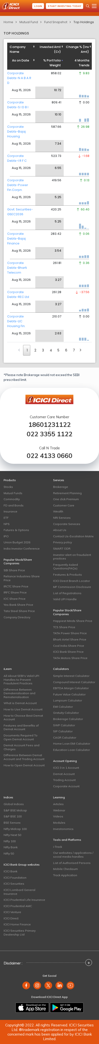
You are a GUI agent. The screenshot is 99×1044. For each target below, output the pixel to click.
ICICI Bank (10, 871)
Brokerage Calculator (68, 719)
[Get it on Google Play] (67, 1008)
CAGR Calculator (64, 737)
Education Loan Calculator (71, 750)
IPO (6, 536)
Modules (59, 822)
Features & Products (67, 574)
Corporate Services (66, 524)
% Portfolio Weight (52, 62)
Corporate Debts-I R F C (17, 158)
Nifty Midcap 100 (15, 829)
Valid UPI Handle (65, 599)
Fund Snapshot (55, 22)
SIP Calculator (63, 731)
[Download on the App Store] (32, 1008)
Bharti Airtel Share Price (69, 639)
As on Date (20, 60)
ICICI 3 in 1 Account (66, 767)
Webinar (59, 810)
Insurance (10, 511)
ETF (6, 517)
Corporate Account (66, 786)
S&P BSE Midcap (15, 810)
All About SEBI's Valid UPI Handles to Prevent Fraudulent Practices (21, 679)
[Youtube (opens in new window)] (70, 985)
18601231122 (49, 424)
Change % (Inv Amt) (77, 49)
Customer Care (63, 505)
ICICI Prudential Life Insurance (24, 900)
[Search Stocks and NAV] (88, 6)
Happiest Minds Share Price (72, 621)
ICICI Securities (14, 883)
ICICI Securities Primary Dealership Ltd (20, 932)
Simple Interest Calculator (71, 676)
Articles (58, 804)
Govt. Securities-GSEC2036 (20, 211)
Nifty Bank (11, 847)
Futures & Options (16, 530)
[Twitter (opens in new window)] (48, 985)
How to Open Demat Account (24, 765)
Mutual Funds (13, 493)
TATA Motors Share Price (70, 658)
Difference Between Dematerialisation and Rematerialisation (19, 693)
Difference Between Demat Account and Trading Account (24, 757)
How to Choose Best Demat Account (23, 717)
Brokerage (60, 487)
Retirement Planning (67, 493)
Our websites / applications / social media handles (73, 854)
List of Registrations (67, 593)
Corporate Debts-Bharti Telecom (17, 268)
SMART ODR (61, 548)
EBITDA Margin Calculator (71, 688)
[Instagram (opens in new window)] (37, 985)
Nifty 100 (10, 841)
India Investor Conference (22, 548)
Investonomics (63, 829)
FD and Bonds (14, 505)
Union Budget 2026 (17, 542)
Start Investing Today (64, 6)
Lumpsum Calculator (67, 700)
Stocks (8, 487)
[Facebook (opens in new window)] (26, 985)
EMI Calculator (63, 706)
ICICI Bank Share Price (68, 651)
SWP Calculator (64, 725)
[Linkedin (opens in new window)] (59, 985)
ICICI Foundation (15, 877)
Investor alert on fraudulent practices (72, 556)
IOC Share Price (14, 598)
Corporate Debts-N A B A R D (19, 78)
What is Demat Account (20, 703)
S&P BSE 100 (13, 816)
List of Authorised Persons (72, 863)
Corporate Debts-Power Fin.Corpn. (17, 185)
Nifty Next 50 (12, 835)
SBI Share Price (14, 570)
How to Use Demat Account (23, 709)
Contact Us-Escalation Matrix (73, 536)
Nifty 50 (9, 853)
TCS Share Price (64, 627)
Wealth (58, 511)
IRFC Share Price (15, 592)
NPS (7, 524)
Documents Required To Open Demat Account (20, 737)
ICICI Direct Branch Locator (71, 581)
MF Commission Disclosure (72, 587)
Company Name (18, 49)
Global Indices (14, 804)
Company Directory (17, 617)
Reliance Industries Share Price (22, 578)
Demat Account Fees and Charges (21, 747)
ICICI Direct (11, 918)
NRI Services (62, 517)
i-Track (57, 847)
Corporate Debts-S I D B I (17, 104)
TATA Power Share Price (70, 633)
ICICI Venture (12, 912)
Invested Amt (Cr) (50, 49)
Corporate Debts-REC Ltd (18, 294)
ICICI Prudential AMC (18, 906)
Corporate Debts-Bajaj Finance (16, 238)
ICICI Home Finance (17, 924)
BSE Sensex (12, 822)
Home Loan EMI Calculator (71, 743)
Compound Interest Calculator (74, 682)
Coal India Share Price (68, 645)
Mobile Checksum (65, 869)
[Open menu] (94, 6)
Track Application (65, 875)
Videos (58, 816)
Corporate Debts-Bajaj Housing (16, 131)
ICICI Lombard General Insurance (19, 892)
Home (8, 22)
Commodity (12, 499)
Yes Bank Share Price (18, 604)
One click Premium (66, 499)
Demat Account (64, 774)
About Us (59, 530)
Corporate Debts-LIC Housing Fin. (16, 321)
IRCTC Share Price (16, 586)
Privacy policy (62, 542)
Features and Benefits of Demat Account (21, 727)
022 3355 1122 (49, 434)
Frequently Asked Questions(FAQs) (65, 566)
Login (38, 6)
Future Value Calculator (69, 694)
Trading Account (64, 780)
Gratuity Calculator (66, 712)
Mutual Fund (28, 22)
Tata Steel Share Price (19, 611)
